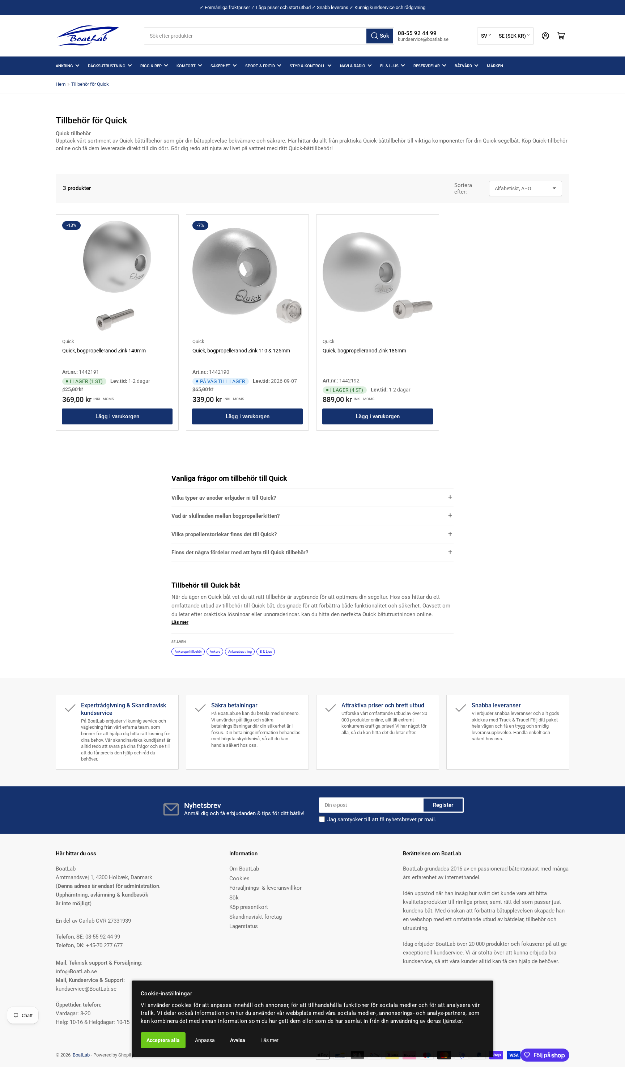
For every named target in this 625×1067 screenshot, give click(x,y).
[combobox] (269, 36)
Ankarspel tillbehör (188, 651)
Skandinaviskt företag (255, 917)
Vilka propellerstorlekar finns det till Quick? (224, 534)
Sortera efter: (463, 188)
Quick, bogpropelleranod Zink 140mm (104, 350)
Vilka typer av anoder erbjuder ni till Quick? (223, 498)
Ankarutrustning (240, 651)
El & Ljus (389, 66)
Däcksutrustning (107, 66)
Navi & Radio (352, 66)
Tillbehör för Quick (90, 84)
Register (443, 805)
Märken (495, 66)
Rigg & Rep (151, 66)
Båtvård (463, 66)
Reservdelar (426, 66)
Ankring (64, 66)
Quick (68, 341)
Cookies (239, 878)
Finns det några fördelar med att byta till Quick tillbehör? (239, 552)
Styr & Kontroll (307, 66)
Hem (60, 84)
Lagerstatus (243, 926)
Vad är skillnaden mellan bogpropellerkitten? (225, 516)
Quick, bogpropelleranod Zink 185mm (364, 350)
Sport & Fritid (260, 66)
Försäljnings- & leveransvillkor (265, 888)
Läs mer (269, 1040)
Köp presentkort (248, 907)
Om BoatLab (244, 868)
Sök (234, 897)
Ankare (215, 651)
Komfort (186, 66)
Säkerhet (220, 66)
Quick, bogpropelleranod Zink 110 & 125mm (241, 350)
